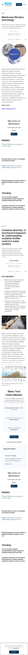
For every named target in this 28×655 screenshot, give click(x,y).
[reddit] (16, 39)
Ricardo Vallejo (20, 316)
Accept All (14, 652)
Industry (4, 226)
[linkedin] (11, 39)
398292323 (13, 316)
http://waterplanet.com (9, 108)
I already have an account (14, 442)
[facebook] (9, 39)
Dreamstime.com (20, 317)
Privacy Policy (16, 648)
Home (3, 13)
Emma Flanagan (14, 260)
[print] (25, 39)
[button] (3, 4)
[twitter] (14, 39)
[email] (19, 39)
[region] (14, 649)
